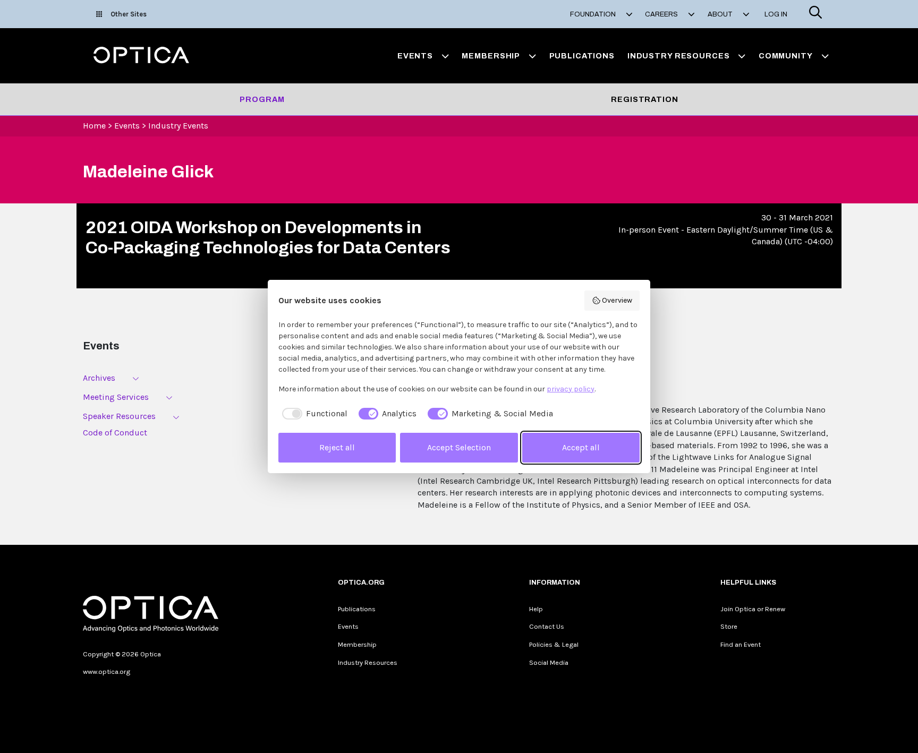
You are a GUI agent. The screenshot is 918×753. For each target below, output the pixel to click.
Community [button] (786, 56)
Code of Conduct (115, 432)
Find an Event (740, 644)
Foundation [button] (593, 14)
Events (127, 126)
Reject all (337, 447)
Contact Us (546, 626)
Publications (582, 56)
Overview (617, 300)
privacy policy (570, 388)
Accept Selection (459, 447)
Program (262, 99)
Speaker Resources (119, 416)
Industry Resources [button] (678, 56)
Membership (357, 644)
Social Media (548, 662)
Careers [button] (662, 14)
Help (536, 609)
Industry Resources (367, 662)
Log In (775, 14)
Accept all (581, 447)
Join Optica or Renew (752, 609)
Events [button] (415, 56)
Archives (99, 378)
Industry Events (178, 126)
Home (94, 126)
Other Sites (128, 14)
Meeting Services (116, 397)
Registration (644, 99)
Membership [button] (491, 56)
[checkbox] (312, 413)
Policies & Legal (554, 644)
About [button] (721, 14)
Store (728, 626)
